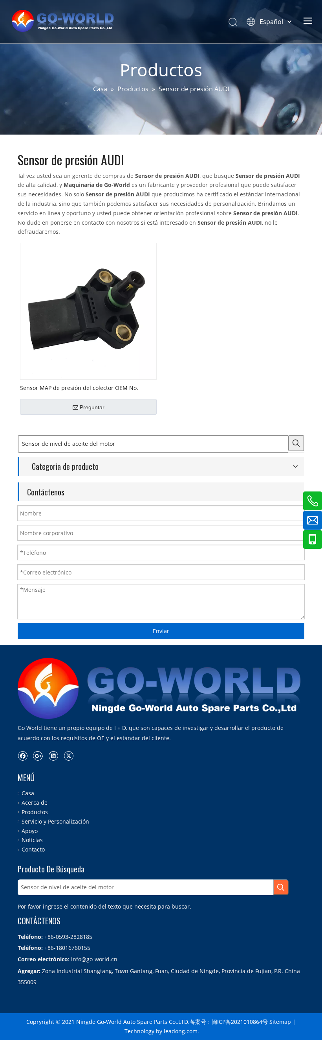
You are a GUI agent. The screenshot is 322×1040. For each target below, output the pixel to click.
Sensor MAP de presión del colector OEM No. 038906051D (79, 387)
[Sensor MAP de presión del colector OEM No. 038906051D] (88, 310)
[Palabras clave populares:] (296, 443)
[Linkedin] (53, 756)
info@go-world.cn (94, 959)
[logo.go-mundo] (161, 688)
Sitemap (280, 1021)
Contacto (33, 849)
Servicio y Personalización (55, 821)
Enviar (161, 631)
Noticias (32, 840)
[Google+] (38, 756)
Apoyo (30, 831)
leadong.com (181, 1031)
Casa (28, 793)
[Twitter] (68, 756)
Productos (35, 812)
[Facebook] (22, 756)
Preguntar (92, 407)
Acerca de (35, 802)
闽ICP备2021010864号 (240, 1021)
